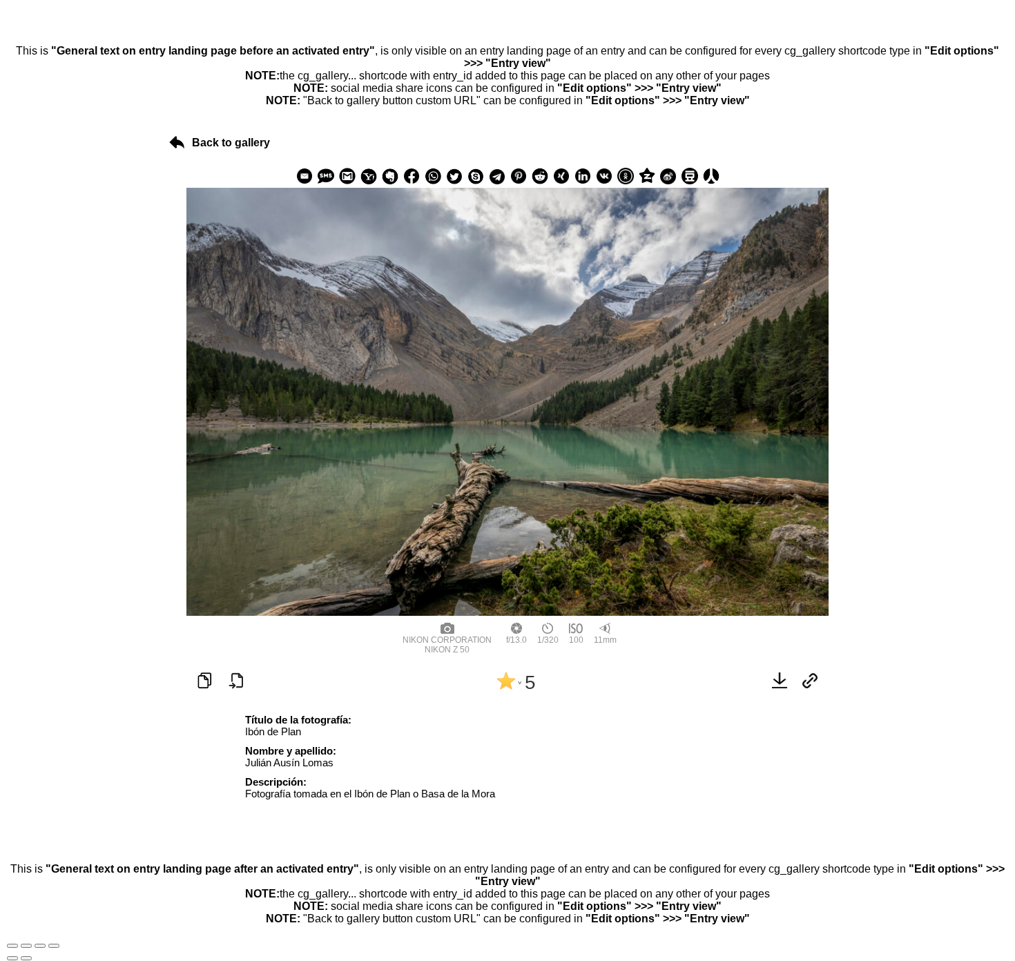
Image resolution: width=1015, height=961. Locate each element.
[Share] (26, 946)
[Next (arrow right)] (26, 958)
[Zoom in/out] (53, 946)
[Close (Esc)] (12, 946)
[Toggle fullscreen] (40, 946)
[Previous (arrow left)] (12, 958)
